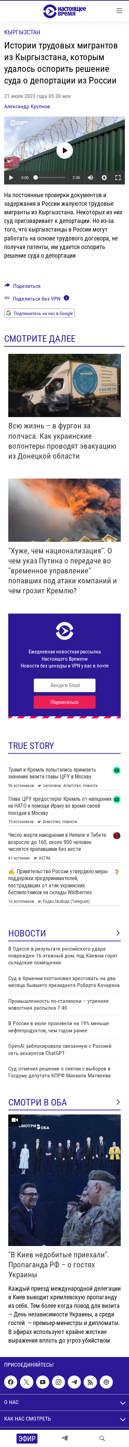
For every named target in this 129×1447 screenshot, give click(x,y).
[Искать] (102, 1438)
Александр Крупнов (27, 106)
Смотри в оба (37, 1102)
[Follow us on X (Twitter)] (26, 1382)
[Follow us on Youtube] (42, 1382)
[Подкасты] (106, 1382)
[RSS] (90, 1382)
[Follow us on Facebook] (10, 1382)
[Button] (22, 287)
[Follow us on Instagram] (58, 1382)
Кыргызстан (22, 32)
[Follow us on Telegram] (74, 1382)
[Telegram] (64, 1438)
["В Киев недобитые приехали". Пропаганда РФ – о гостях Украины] (64, 1180)
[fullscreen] (118, 177)
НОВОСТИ (27, 933)
